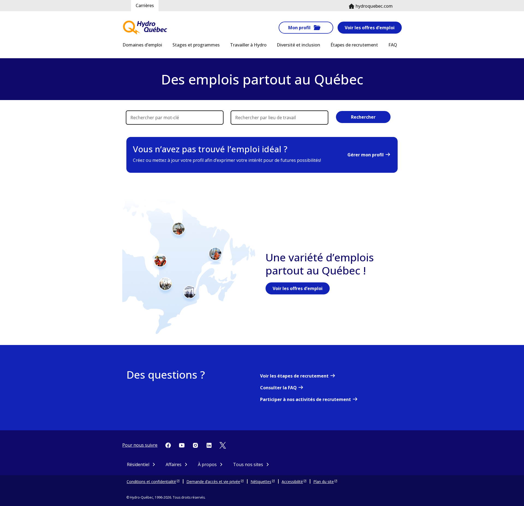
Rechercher (363, 117)
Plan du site (323, 481)
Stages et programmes (196, 45)
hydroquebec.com (374, 6)
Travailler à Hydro (248, 45)
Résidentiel (138, 464)
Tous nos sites (248, 464)
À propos (207, 464)
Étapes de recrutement (354, 45)
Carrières (145, 5)
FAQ (392, 45)
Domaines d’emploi (142, 45)
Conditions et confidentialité (151, 481)
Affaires (173, 464)
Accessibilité (292, 481)
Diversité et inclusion (298, 45)
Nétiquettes (261, 481)
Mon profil (299, 28)
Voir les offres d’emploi (370, 28)
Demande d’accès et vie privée (213, 481)
